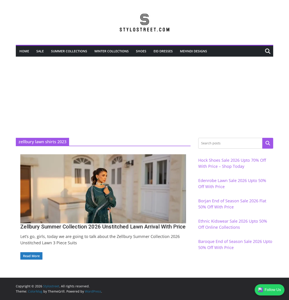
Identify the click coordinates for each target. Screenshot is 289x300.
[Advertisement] (144, 90)
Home (24, 51)
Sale (40, 51)
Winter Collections (111, 51)
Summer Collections (69, 51)
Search (267, 143)
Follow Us (273, 290)
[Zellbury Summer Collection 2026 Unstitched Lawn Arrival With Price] (103, 188)
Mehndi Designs (193, 51)
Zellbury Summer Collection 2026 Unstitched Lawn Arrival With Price (103, 227)
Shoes (141, 51)
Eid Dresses (163, 51)
